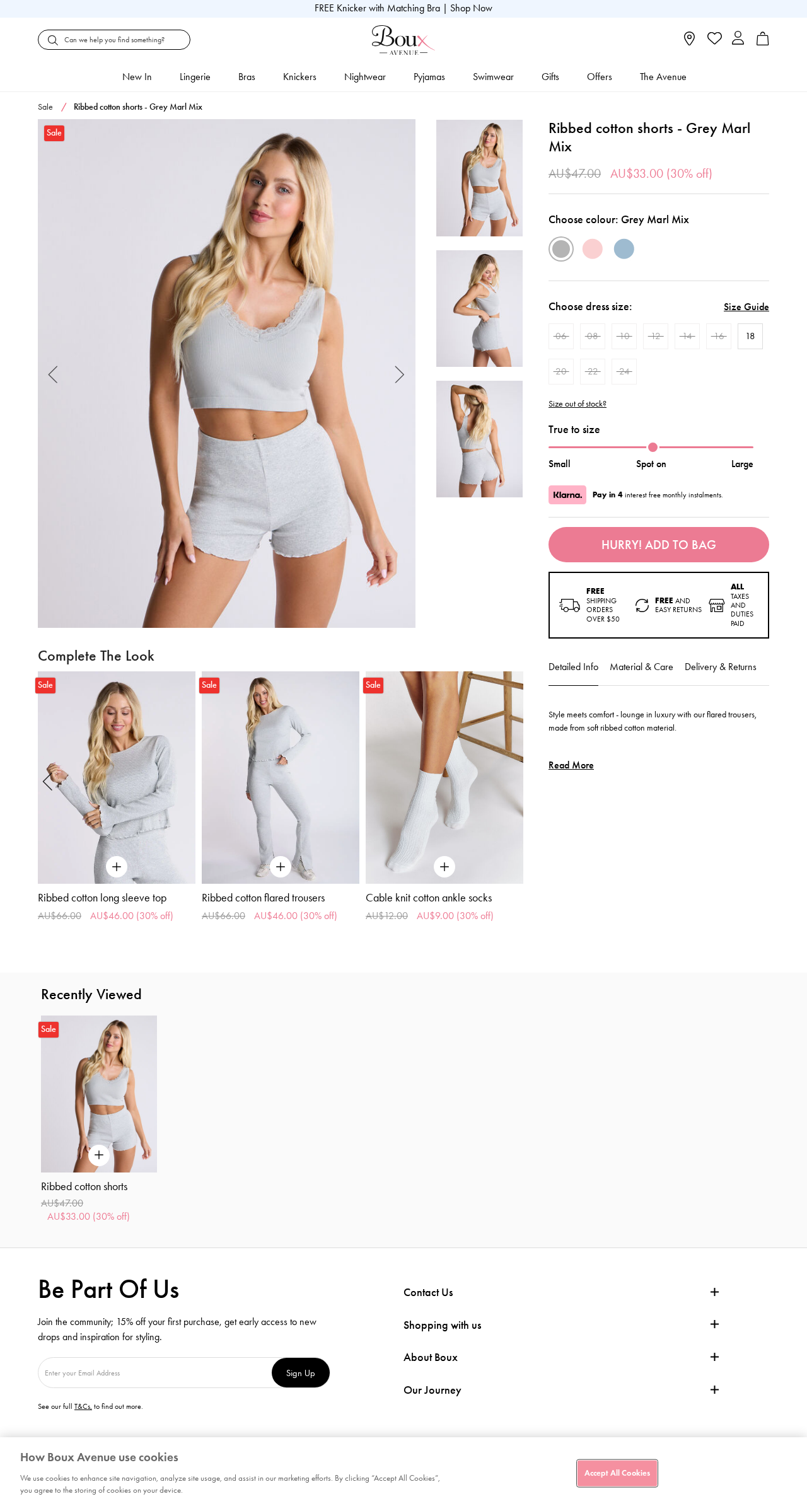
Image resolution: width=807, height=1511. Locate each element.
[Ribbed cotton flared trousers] (280, 777)
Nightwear (365, 77)
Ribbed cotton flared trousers (263, 897)
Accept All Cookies (617, 1473)
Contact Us (428, 1292)
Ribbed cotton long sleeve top (102, 897)
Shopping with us (442, 1325)
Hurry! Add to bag (658, 544)
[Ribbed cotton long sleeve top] (116, 777)
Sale (45, 106)
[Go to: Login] (738, 39)
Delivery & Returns (721, 667)
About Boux (431, 1357)
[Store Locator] (689, 42)
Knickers (299, 77)
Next (400, 373)
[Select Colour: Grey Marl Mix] (561, 249)
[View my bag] (763, 42)
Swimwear (493, 77)
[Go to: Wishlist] (713, 40)
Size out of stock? (578, 404)
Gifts (550, 77)
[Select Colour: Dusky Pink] (592, 249)
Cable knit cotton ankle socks (429, 897)
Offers (599, 77)
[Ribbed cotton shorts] (226, 373)
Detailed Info (573, 667)
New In (137, 77)
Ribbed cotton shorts (84, 1186)
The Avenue (663, 77)
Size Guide (746, 307)
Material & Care (641, 667)
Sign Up (300, 1372)
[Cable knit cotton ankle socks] (444, 777)
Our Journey (433, 1390)
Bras (246, 77)
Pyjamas (429, 77)
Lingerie (195, 77)
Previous (53, 373)
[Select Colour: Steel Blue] (624, 249)
